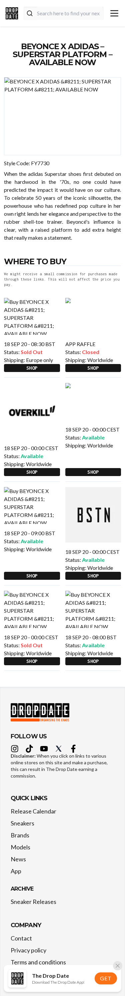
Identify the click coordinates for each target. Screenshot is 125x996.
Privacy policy (28, 950)
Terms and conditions (38, 962)
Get (105, 978)
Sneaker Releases (33, 901)
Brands (20, 835)
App (16, 871)
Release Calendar (33, 811)
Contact (21, 938)
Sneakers (22, 823)
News (18, 859)
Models (20, 847)
